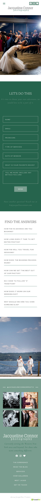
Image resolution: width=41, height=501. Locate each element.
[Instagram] (34, 3)
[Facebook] (30, 3)
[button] (4, 3)
